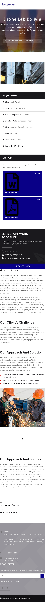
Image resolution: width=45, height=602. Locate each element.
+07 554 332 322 (11, 251)
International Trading (9, 505)
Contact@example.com (13, 255)
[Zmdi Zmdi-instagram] (2, 588)
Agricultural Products (10, 512)
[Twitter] (15, 146)
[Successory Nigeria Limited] (8, 5)
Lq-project (17, 41)
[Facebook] (11, 146)
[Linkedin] (7, 588)
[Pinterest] (18, 146)
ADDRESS (7, 532)
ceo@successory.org (11, 561)
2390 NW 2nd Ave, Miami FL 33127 (17, 258)
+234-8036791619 (10, 553)
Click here (15, 581)
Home (7, 41)
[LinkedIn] (22, 146)
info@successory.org (11, 558)
